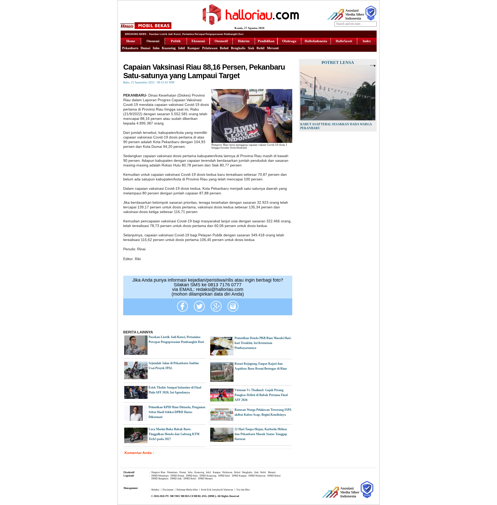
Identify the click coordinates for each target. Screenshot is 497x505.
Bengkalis (238, 48)
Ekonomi (198, 41)
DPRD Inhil (224, 475)
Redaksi (155, 489)
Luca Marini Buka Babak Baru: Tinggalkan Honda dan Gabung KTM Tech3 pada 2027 (174, 434)
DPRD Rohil (190, 478)
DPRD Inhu (192, 475)
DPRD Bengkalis (160, 478)
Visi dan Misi (243, 489)
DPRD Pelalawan (257, 475)
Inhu (156, 48)
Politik (176, 41)
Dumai (145, 48)
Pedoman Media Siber (187, 489)
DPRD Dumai (177, 475)
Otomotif (221, 41)
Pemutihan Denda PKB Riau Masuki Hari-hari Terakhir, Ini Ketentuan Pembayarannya (263, 343)
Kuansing (169, 48)
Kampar (193, 48)
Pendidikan (266, 41)
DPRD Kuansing (208, 475)
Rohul (224, 48)
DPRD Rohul (274, 475)
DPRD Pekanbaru (160, 475)
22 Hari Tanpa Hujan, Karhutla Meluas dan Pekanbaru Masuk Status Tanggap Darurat (261, 434)
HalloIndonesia (316, 41)
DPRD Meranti (205, 478)
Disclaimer (168, 489)
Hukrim (244, 41)
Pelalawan (209, 48)
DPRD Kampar (239, 475)
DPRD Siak (176, 478)
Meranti (273, 48)
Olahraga (289, 41)
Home (130, 41)
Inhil (181, 48)
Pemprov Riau (158, 472)
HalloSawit (344, 41)
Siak (251, 48)
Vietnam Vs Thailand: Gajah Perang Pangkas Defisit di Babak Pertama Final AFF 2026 (261, 395)
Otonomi (153, 41)
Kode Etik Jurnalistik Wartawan (217, 489)
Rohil (261, 48)
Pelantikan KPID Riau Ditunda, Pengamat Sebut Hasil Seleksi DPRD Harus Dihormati (177, 412)
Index (367, 41)
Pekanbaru (130, 48)
